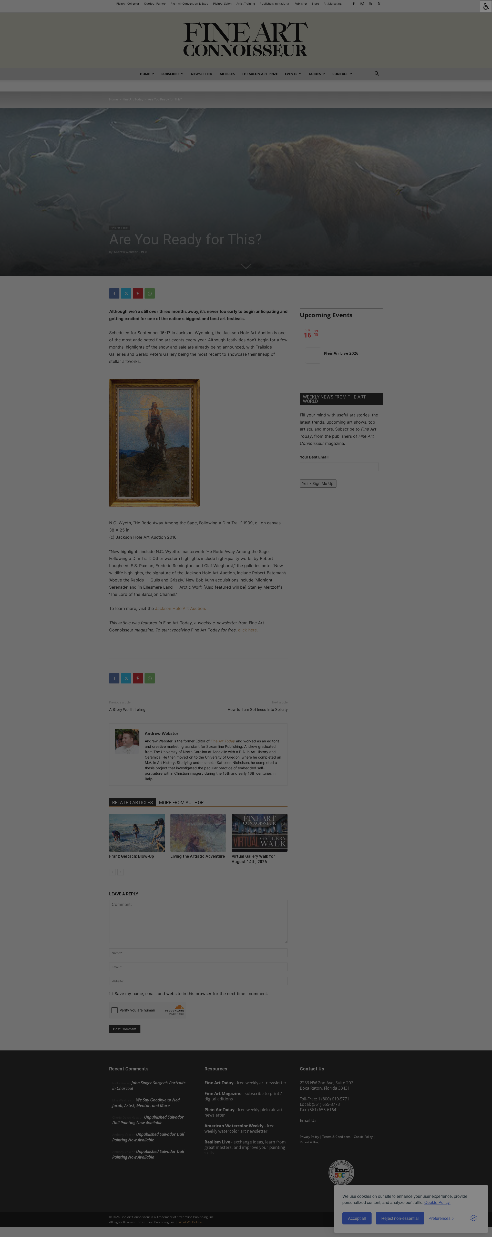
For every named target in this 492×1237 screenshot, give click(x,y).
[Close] (310, 521)
